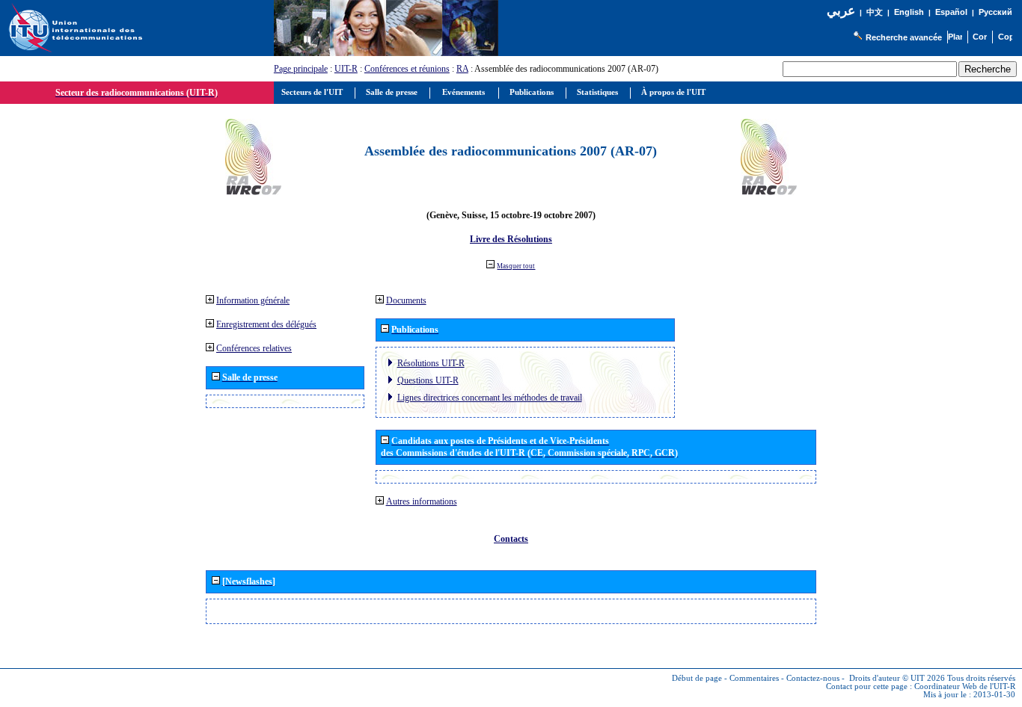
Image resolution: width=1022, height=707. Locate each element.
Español (951, 11)
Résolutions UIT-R (431, 363)
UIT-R (346, 69)
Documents (406, 300)
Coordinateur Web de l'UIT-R (964, 686)
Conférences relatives (254, 348)
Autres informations (421, 501)
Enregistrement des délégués (266, 324)
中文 (874, 12)
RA (462, 69)
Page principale (301, 69)
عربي (841, 11)
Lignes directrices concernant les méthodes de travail (489, 397)
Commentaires (754, 678)
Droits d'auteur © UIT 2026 (897, 678)
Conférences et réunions (407, 69)
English (909, 11)
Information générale (253, 300)
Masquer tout (516, 266)
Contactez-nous (812, 678)
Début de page (697, 678)
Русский (995, 11)
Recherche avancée (904, 37)
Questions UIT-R (428, 380)
